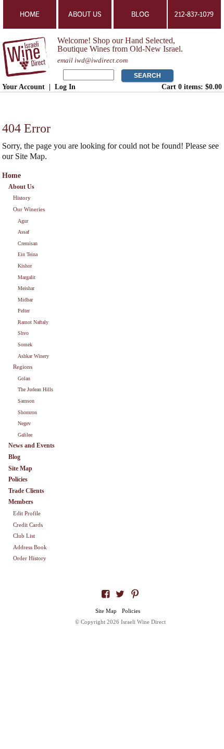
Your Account (23, 86)
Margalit (26, 277)
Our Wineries (29, 209)
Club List (24, 536)
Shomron (27, 412)
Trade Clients (26, 490)
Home (30, 14)
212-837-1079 (194, 14)
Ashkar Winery (33, 356)
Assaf (23, 232)
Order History (29, 558)
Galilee (25, 435)
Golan (24, 378)
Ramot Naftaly (33, 322)
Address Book (30, 547)
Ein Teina (28, 254)
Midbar (25, 300)
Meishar (26, 288)
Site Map (20, 468)
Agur (23, 221)
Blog (140, 14)
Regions (22, 367)
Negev (24, 423)
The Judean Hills (35, 389)
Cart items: (191, 86)
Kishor (25, 266)
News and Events (31, 445)
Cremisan (28, 243)
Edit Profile (27, 513)
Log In (65, 86)
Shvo (23, 333)
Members (20, 501)
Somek (25, 344)
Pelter (24, 310)
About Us (85, 14)
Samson (26, 401)
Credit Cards (28, 525)
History (22, 198)
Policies (18, 479)
